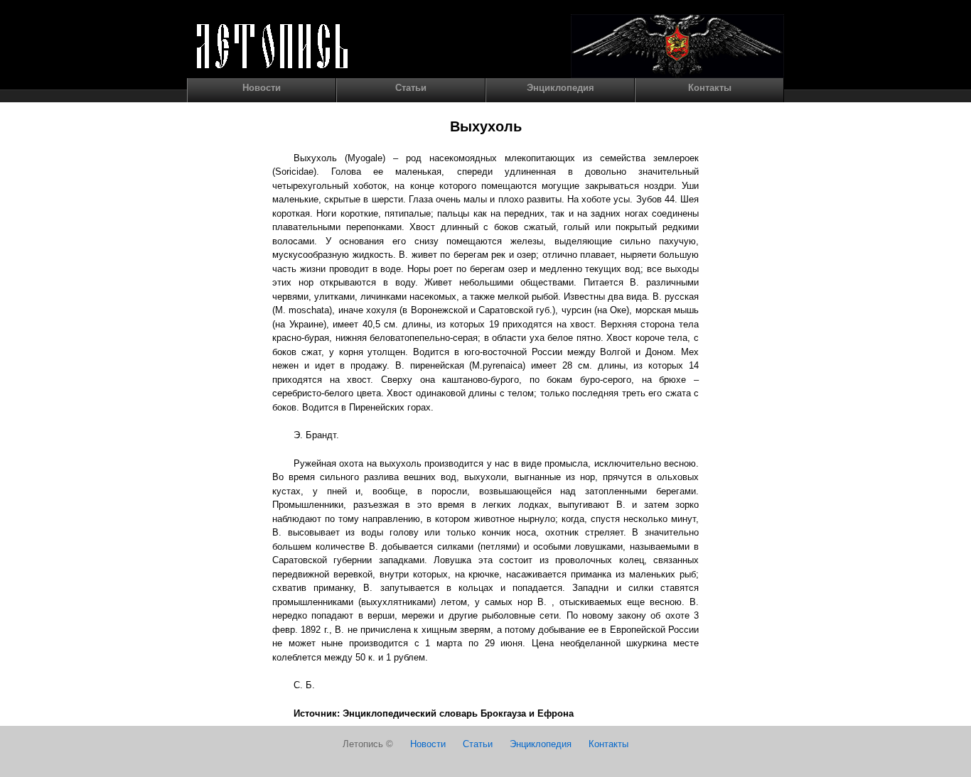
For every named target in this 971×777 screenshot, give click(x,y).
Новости (261, 87)
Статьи (411, 87)
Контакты (709, 87)
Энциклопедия (560, 87)
